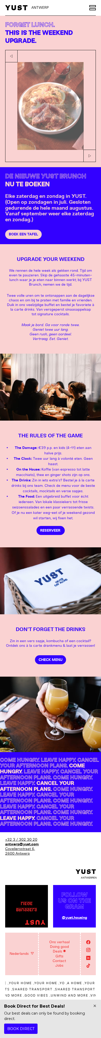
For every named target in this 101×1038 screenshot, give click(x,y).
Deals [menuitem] (57, 951)
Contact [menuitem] (59, 961)
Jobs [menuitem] (59, 965)
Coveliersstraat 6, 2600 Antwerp (20, 851)
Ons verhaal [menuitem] (59, 942)
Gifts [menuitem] (59, 956)
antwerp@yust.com (22, 844)
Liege (27, 903)
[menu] (92, 7)
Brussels (26, 909)
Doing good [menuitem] (59, 947)
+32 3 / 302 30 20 (21, 839)
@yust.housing (74, 917)
